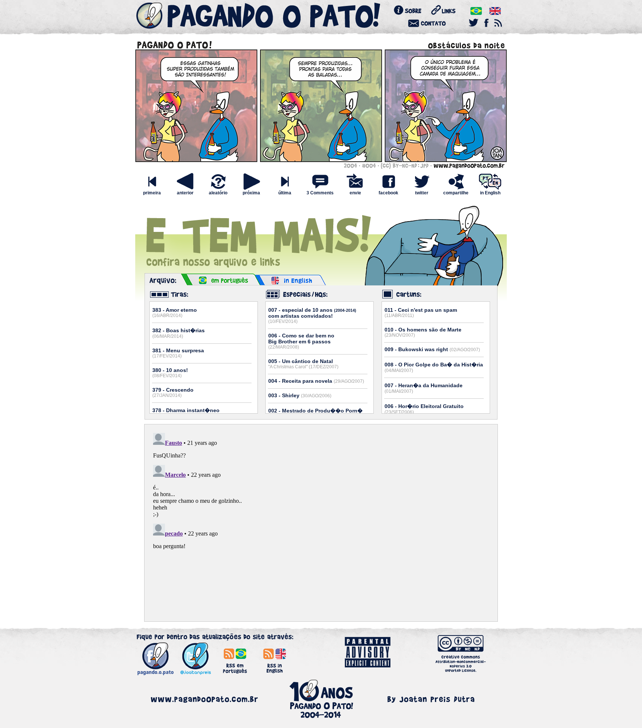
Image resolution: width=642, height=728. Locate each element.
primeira (152, 192)
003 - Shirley (299, 395)
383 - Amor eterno (174, 312)
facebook (388, 192)
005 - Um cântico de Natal (303, 363)
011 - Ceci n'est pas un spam (421, 312)
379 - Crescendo (173, 392)
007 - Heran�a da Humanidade (424, 388)
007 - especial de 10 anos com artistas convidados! (312, 315)
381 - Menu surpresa (178, 353)
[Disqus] (321, 523)
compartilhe (455, 192)
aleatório (218, 192)
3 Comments (320, 192)
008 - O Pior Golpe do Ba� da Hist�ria (434, 367)
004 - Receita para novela (316, 381)
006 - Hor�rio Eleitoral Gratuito (424, 409)
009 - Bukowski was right (432, 349)
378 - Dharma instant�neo (186, 413)
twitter (421, 192)
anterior (185, 192)
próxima (251, 192)
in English (490, 192)
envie (355, 192)
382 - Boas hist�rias (178, 333)
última (284, 192)
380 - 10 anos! (170, 372)
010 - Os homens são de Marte (423, 332)
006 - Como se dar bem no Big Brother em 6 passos (301, 341)
